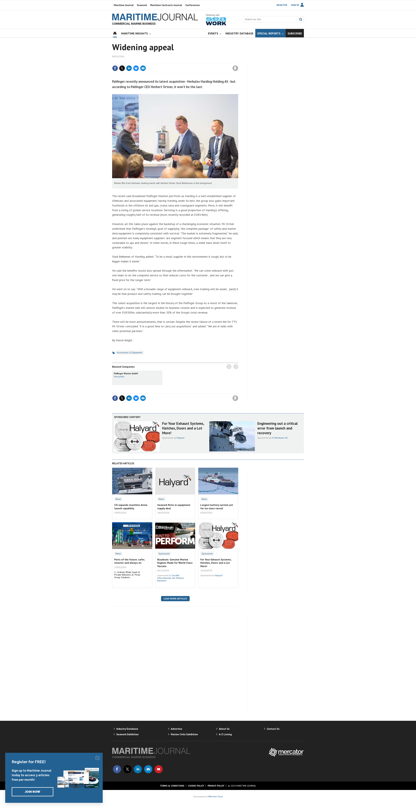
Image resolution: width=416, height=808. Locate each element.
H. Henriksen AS (280, 437)
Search (300, 19)
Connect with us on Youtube (158, 769)
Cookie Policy (196, 785)
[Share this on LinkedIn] (129, 68)
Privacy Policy (216, 785)
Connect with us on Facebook (117, 769)
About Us (224, 728)
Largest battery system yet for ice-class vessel (216, 506)
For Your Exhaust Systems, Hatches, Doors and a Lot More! (183, 428)
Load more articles (175, 598)
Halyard (180, 437)
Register (282, 5)
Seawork (142, 5)
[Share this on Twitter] (122, 68)
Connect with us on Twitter (127, 769)
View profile (119, 376)
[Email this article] (143, 68)
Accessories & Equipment (129, 352)
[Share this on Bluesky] (136, 68)
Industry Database (127, 728)
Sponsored (164, 553)
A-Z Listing (225, 734)
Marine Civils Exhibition (184, 734)
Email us (148, 769)
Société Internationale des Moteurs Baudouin (170, 578)
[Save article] (235, 68)
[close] (238, 61)
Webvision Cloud (215, 796)
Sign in (197, 61)
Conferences (192, 5)
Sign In (295, 5)
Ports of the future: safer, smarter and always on (129, 561)
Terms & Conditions (172, 785)
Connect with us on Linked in (138, 769)
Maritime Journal (124, 5)
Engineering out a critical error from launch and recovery (277, 428)
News (118, 499)
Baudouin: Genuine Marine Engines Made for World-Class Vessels (175, 563)
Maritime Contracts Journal (166, 5)
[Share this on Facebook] (115, 68)
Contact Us (273, 728)
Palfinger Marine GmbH (126, 373)
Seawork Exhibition (127, 734)
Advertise (176, 728)
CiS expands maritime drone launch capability (130, 506)
